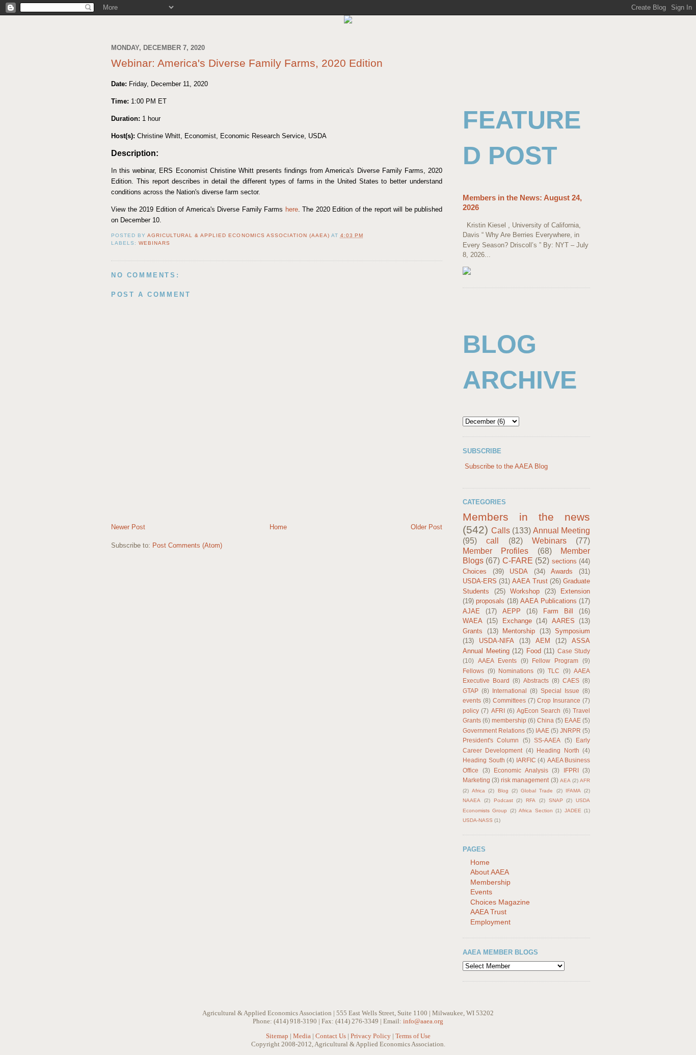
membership (509, 720)
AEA (565, 780)
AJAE (471, 611)
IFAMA (573, 790)
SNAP (556, 800)
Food (533, 651)
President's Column (491, 740)
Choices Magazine (500, 902)
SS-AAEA (547, 740)
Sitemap (277, 1036)
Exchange (517, 621)
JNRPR (570, 730)
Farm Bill (558, 611)
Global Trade (537, 790)
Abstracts (536, 680)
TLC (553, 670)
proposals (490, 601)
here (291, 209)
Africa (478, 790)
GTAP (470, 690)
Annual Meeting (561, 530)
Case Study (574, 651)
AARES (563, 621)
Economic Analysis (521, 770)
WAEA (473, 621)
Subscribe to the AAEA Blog (506, 466)
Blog (503, 790)
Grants (473, 631)
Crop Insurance (558, 700)
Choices (475, 571)
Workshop (525, 591)
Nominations (515, 670)
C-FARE (517, 560)
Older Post (426, 527)
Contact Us (330, 1036)
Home (278, 527)
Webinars (154, 243)
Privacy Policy (371, 1036)
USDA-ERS (480, 581)
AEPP (511, 611)
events (472, 700)
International (509, 690)
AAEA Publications (548, 601)
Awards (562, 571)
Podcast (503, 800)
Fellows (473, 670)
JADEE (573, 810)
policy (471, 710)
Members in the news (526, 517)
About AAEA (489, 872)
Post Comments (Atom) (187, 545)
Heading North (558, 750)
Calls (500, 530)
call (492, 540)
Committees (509, 700)
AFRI (498, 710)
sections (564, 561)
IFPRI (571, 770)
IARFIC (526, 760)
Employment (490, 922)
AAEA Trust (529, 581)
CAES (571, 680)
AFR (585, 780)
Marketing (476, 780)
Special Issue (560, 690)
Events (481, 892)
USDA (519, 571)
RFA (531, 800)
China (545, 720)
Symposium (572, 631)
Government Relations (494, 730)
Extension (575, 591)
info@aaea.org (423, 1021)
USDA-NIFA (496, 641)
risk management (525, 780)
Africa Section (535, 810)
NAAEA (471, 800)
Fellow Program (555, 660)
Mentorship (518, 631)
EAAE (573, 720)
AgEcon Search (538, 710)
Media (302, 1036)
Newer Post (128, 527)
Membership (490, 882)
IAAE (542, 730)
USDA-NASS (478, 820)
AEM (543, 641)
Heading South (484, 760)
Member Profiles (495, 551)
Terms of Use (413, 1036)
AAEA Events (497, 660)
